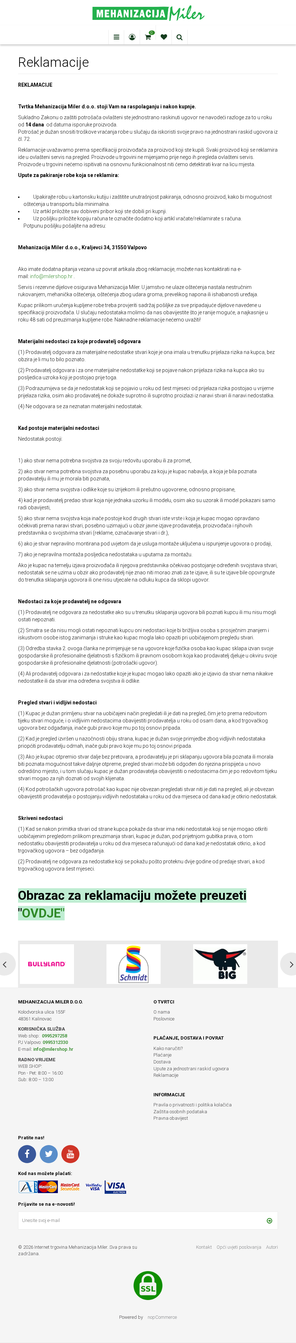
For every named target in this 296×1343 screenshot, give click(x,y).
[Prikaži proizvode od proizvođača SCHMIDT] (47, 964)
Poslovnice (163, 1019)
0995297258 (54, 1035)
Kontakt (204, 1247)
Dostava (162, 1062)
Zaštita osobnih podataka (180, 1111)
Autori (272, 1247)
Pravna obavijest (170, 1118)
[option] (61, 964)
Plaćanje (162, 1055)
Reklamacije (165, 1075)
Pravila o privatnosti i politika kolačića (192, 1104)
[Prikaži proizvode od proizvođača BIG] (133, 964)
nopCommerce (162, 1317)
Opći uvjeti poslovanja (239, 1247)
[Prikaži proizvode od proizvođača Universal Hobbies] (220, 964)
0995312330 (55, 1042)
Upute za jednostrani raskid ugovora (191, 1068)
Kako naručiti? (168, 1048)
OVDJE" (43, 913)
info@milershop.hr (51, 276)
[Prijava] (269, 1220)
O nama (161, 1012)
